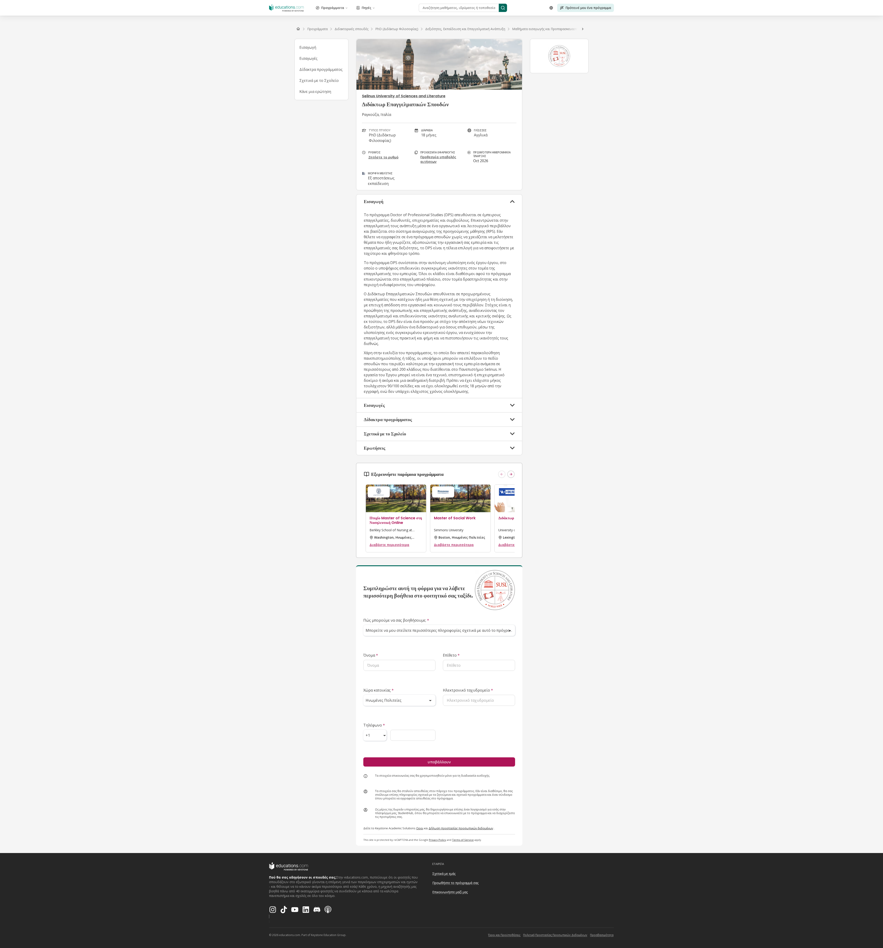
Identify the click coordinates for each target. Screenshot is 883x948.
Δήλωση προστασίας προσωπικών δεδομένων (461, 828)
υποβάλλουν (439, 761)
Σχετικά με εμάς (444, 873)
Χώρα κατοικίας (378, 690)
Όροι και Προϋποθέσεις (504, 935)
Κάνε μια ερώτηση (315, 91)
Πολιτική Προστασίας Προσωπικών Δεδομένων (555, 935)
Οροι (419, 828)
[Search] (503, 8)
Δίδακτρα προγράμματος (321, 69)
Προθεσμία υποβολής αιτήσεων (438, 159)
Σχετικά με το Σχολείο (319, 80)
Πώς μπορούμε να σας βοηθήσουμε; (396, 620)
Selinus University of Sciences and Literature (403, 96)
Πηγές (366, 8)
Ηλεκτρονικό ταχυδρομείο (468, 690)
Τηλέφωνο (374, 725)
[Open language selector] (551, 8)
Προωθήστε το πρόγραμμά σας (455, 883)
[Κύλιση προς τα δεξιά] (583, 29)
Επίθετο (451, 655)
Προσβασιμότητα (602, 935)
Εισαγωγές (308, 58)
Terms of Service (463, 840)
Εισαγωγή (307, 47)
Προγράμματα (332, 8)
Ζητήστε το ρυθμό (383, 157)
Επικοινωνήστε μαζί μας (450, 892)
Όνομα (370, 655)
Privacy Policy (437, 840)
